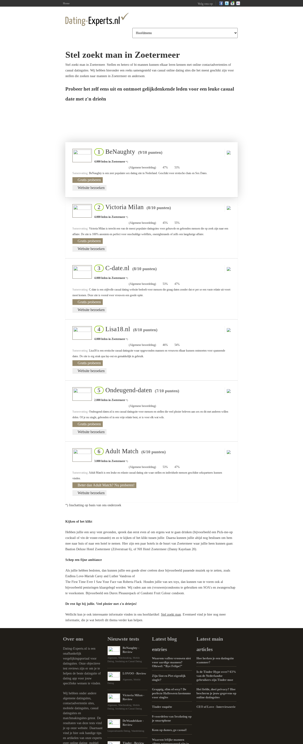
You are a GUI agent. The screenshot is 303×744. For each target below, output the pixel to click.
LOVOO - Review (134, 673)
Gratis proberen (89, 180)
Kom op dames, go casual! (169, 730)
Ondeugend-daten (137, 390)
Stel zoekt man (171, 614)
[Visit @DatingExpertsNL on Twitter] (227, 4)
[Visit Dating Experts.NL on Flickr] (238, 4)
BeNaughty (128, 151)
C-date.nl (126, 268)
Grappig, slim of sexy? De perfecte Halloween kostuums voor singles (171, 693)
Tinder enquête (162, 707)
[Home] (97, 19)
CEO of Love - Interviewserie (216, 707)
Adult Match (130, 451)
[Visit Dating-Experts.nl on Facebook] (221, 4)
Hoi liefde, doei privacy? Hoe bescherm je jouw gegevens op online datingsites (216, 693)
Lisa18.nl (126, 329)
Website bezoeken (91, 188)
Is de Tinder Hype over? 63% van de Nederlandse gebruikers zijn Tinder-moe (216, 675)
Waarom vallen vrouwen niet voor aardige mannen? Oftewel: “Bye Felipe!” (171, 662)
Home (66, 3)
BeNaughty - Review (131, 650)
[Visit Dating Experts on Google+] (232, 4)
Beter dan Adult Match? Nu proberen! (106, 485)
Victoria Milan (133, 207)
